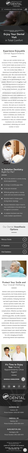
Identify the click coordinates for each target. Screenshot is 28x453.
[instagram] (9, 386)
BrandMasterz (14, 444)
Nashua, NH (18, 448)
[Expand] (25, 239)
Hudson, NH (9, 448)
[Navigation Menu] (26, 9)
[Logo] (14, 4)
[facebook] (19, 386)
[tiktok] (24, 386)
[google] (4, 386)
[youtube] (14, 386)
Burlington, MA (14, 449)
